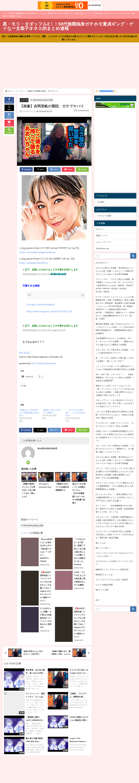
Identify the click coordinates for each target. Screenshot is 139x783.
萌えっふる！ (101, 543)
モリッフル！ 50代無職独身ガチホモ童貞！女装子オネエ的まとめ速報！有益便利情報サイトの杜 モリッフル (115, 509)
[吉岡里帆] (54, 209)
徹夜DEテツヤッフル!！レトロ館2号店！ (113, 569)
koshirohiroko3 (83, 110)
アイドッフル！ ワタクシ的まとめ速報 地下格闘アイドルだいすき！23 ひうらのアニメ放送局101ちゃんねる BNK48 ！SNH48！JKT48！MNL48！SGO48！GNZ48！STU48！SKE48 (115, 285)
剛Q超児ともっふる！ (105, 574)
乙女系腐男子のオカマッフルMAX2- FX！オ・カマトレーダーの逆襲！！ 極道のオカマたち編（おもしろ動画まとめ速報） (115, 341)
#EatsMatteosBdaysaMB (43, 100)
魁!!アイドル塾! (102, 590)
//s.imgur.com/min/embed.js (41, 304)
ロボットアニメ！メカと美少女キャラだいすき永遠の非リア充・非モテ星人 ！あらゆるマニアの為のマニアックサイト (115, 403)
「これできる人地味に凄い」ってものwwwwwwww (75, 412)
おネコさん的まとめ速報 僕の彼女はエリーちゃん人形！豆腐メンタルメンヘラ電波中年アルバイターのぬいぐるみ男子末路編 (115, 271)
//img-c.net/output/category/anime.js (37, 252)
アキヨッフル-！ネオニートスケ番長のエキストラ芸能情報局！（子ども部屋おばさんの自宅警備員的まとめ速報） (115, 486)
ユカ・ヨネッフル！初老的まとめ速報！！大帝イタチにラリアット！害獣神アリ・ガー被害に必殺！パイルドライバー (115, 449)
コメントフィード (103, 242)
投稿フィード (102, 235)
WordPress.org (102, 248)
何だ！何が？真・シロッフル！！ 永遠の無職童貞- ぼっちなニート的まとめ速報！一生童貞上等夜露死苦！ (115, 377)
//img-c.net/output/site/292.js (33, 263)
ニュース (24, 100)
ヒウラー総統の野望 (104, 585)
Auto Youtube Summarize (43, 363)
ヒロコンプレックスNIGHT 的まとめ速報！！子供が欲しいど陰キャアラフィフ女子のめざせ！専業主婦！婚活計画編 (115, 534)
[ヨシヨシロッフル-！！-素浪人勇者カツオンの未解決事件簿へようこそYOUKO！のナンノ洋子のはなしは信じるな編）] (115, 497)
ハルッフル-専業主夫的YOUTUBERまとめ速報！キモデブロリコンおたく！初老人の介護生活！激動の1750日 (115, 415)
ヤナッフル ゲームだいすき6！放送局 (112, 580)
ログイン (100, 229)
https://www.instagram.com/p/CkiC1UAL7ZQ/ (49, 311)
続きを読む (25, 352)
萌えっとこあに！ (103, 548)
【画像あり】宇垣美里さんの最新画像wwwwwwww (29, 412)
